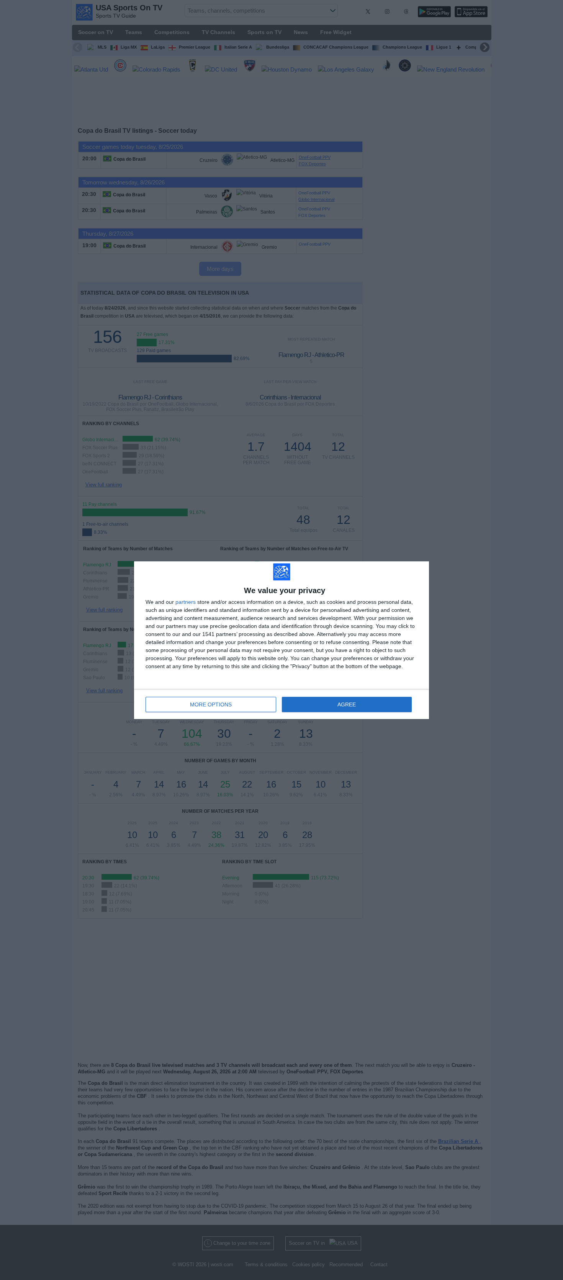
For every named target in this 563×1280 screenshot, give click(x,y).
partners (185, 602)
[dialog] (281, 640)
